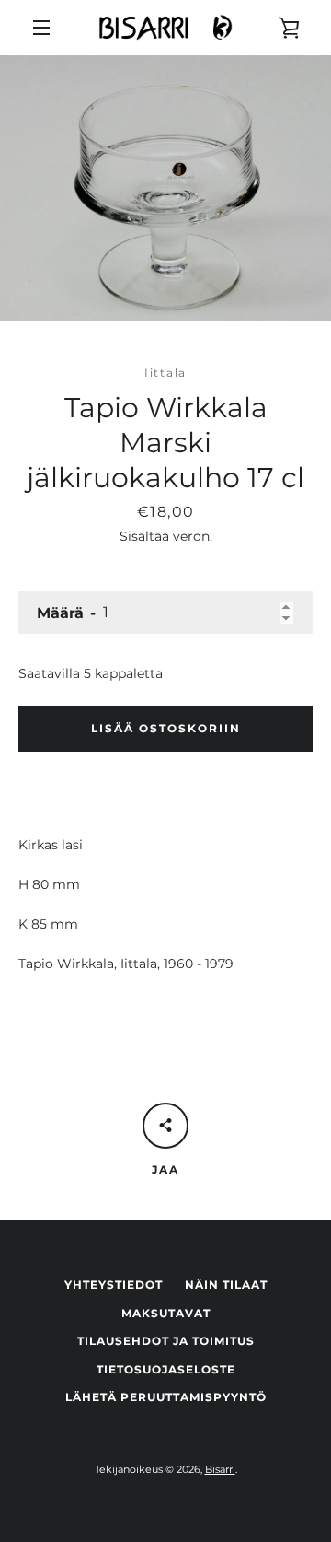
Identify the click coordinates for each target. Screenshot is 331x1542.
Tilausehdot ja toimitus (166, 1341)
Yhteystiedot (113, 1284)
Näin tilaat (226, 1284)
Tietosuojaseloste (166, 1369)
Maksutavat (166, 1313)
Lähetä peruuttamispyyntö (166, 1397)
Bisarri (220, 1469)
